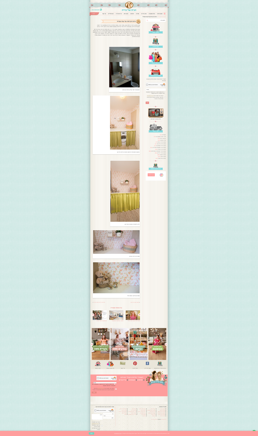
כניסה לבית (163, 138)
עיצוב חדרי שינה (142, 408)
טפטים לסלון (162, 410)
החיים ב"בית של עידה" (99, 302)
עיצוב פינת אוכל (162, 158)
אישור (91, 433)
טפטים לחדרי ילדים (122, 411)
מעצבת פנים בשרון (151, 413)
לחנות (93, 13)
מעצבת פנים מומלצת (151, 410)
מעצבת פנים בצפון (161, 411)
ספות (125, 414)
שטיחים (144, 415)
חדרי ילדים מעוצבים (132, 414)
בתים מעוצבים (152, 13)
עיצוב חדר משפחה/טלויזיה (159, 147)
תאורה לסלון (133, 413)
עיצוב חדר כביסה (161, 142)
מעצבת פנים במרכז (161, 413)
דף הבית (163, 16)
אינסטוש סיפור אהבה (101, 320)
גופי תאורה (153, 414)
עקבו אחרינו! (151, 175)
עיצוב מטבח (163, 154)
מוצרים (137, 13)
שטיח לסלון (124, 413)
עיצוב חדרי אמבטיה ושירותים (158, 151)
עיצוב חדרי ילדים (161, 153)
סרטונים (132, 13)
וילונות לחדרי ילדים (142, 411)
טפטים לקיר (143, 414)
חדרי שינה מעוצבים (161, 136)
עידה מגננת (163, 140)
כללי (159, 16)
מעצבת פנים (159, 13)
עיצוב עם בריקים (135, 302)
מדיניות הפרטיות (150, 95)
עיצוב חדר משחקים (161, 145)
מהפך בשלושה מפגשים (117, 320)
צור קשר (104, 13)
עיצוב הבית (163, 408)
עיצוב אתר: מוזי (154, 419)
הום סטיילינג (111, 13)
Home (165, 14)
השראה (164, 134)
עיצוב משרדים (152, 411)
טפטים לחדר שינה (161, 414)
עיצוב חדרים (144, 13)
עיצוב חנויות (124, 410)
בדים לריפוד (153, 408)
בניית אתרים (163, 419)
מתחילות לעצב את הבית (134, 320)
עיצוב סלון (126, 13)
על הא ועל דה (119, 13)
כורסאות (153, 415)
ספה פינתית (162, 415)
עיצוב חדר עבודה (161, 149)
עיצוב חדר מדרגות (161, 144)
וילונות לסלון (143, 410)
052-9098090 (95, 10)
